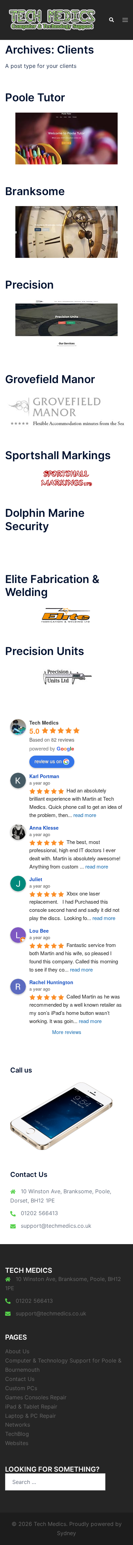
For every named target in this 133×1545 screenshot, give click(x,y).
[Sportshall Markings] (66, 477)
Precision (29, 284)
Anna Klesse (44, 827)
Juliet (35, 879)
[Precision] (66, 325)
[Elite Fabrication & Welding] (66, 615)
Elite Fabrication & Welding (52, 585)
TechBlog (17, 1433)
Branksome (35, 191)
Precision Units (44, 651)
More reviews (66, 1032)
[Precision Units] (66, 676)
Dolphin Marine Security (45, 519)
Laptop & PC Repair (30, 1415)
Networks (17, 1424)
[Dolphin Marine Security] (66, 546)
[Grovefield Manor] (66, 410)
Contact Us (19, 1378)
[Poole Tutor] (66, 137)
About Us (17, 1351)
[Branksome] (66, 231)
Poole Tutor (35, 97)
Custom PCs (21, 1388)
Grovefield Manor (50, 379)
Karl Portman (44, 776)
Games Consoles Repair (35, 1397)
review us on (48, 761)
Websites (16, 1443)
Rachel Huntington (51, 982)
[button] (111, 20)
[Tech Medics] (51, 19)
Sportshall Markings (58, 455)
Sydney (66, 1533)
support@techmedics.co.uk (56, 1225)
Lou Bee (39, 930)
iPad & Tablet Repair (31, 1406)
